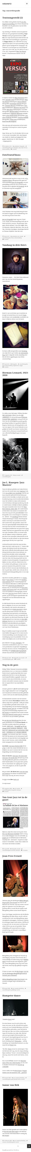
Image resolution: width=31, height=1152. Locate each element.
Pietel (9, 1019)
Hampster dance (11, 995)
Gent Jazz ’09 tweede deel (9, 758)
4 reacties (6, 791)
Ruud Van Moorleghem (9, 121)
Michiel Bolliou (14, 111)
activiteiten (16, 146)
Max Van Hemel (21, 51)
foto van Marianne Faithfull (10, 834)
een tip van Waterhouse (11, 720)
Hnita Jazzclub (17, 609)
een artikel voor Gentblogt (13, 493)
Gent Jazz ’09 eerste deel (19, 756)
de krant (13, 850)
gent (12, 659)
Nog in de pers (10, 664)
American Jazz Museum (15, 585)
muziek (21, 236)
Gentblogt (15, 516)
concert (4, 1142)
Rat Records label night (11, 1131)
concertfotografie (6, 147)
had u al (16, 779)
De (19, 353)
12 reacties (25, 850)
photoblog (21, 988)
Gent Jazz (11, 593)
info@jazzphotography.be (18, 650)
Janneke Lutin (10, 99)
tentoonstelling (6, 149)
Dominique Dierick (15, 103)
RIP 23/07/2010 (7, 415)
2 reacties (14, 149)
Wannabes (18, 1041)
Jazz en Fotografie (17, 182)
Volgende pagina (29, 1146)
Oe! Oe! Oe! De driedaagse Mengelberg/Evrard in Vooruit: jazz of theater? (15, 973)
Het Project (5, 712)
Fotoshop (21, 186)
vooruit (18, 990)
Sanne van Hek (10, 1084)
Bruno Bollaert (22, 101)
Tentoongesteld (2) (12, 17)
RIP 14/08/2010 (12, 419)
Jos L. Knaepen (17, 643)
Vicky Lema (13, 119)
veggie (21, 365)
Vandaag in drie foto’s (14, 244)
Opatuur (22, 491)
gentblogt (13, 990)
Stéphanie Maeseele (16, 113)
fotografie (22, 146)
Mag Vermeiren (19, 98)
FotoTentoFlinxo (11, 154)
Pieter (10, 1049)
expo (20, 147)
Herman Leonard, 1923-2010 (15, 374)
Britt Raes (10, 109)
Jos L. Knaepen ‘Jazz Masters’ (13, 483)
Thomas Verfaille (23, 117)
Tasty (24, 315)
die (5, 779)
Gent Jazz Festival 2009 (16, 746)
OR (5, 315)
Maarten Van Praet (19, 107)
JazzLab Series (17, 1079)
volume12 (6, 3)
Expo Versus (24, 147)
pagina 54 (5, 838)
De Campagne (14, 147)
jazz (18, 236)
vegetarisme (16, 365)
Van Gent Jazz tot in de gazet (14, 798)
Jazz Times (10, 580)
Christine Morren (10, 105)
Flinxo (12, 238)
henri (3, 365)
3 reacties (6, 239)
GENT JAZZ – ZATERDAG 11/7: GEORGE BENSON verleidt (15, 732)
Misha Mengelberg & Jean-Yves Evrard (13, 979)
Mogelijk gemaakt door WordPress (10, 1150)
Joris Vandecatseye (12, 115)
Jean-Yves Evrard (12, 855)
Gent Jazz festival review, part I (12, 714)
